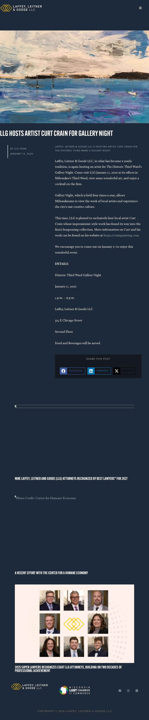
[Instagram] (128, 690)
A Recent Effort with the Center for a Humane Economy (51, 573)
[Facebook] (120, 690)
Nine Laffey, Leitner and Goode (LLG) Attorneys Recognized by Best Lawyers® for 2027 (71, 479)
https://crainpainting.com (121, 235)
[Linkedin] (136, 690)
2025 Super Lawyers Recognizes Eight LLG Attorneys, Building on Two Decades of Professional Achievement (68, 669)
